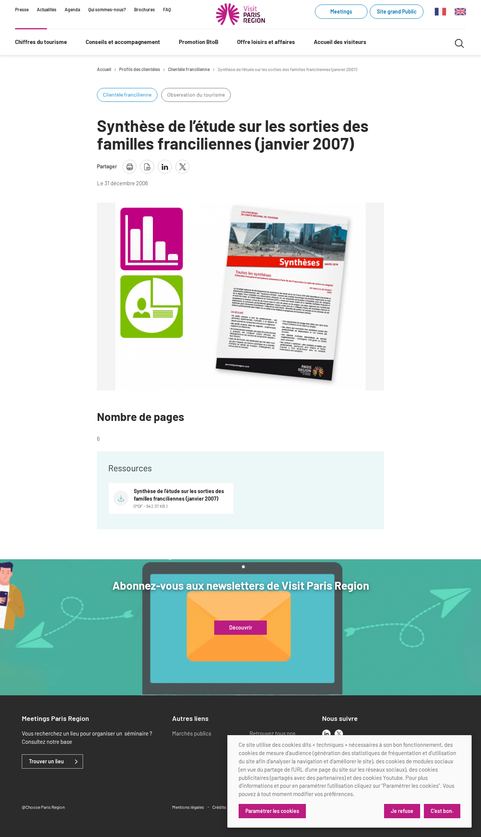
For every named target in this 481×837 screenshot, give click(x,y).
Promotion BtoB (198, 41)
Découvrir (240, 627)
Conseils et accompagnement (123, 41)
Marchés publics (191, 733)
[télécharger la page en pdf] (147, 167)
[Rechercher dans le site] (459, 42)
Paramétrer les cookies (272, 811)
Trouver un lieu (46, 761)
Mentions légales (188, 807)
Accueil (104, 69)
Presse (22, 9)
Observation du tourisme (196, 94)
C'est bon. (442, 811)
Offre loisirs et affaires (266, 41)
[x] (338, 734)
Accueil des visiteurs (340, 41)
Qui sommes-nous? (107, 9)
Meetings (341, 11)
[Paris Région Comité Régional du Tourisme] (240, 14)
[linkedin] (326, 734)
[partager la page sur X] (182, 167)
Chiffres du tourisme (41, 41)
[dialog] (349, 781)
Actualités (46, 9)
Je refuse (402, 811)
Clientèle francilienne (189, 69)
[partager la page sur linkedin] (165, 167)
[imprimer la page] (129, 167)
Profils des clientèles (139, 69)
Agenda (72, 9)
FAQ (167, 9)
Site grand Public (396, 11)
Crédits (219, 807)
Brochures (144, 9)
